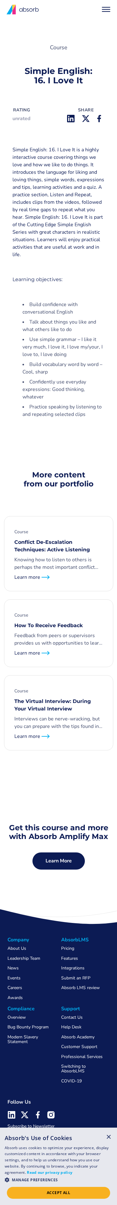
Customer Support (79, 1047)
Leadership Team (23, 958)
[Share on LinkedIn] (71, 118)
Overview (16, 1017)
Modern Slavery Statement (22, 1039)
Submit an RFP (75, 978)
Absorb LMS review (80, 988)
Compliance (21, 1008)
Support (70, 1008)
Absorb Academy (78, 1037)
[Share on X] (86, 118)
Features (69, 958)
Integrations (73, 968)
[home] (23, 9)
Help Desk (71, 1027)
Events (14, 978)
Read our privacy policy (49, 1172)
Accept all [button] (58, 1192)
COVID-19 (71, 1081)
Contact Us (72, 1017)
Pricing (67, 948)
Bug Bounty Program (28, 1027)
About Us (16, 948)
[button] (106, 9)
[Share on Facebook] (101, 118)
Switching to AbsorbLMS (73, 1068)
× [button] (108, 1137)
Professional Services (82, 1057)
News (13, 968)
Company (18, 939)
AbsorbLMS (75, 939)
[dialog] (58, 1166)
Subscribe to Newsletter (31, 1126)
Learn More (59, 860)
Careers (14, 988)
